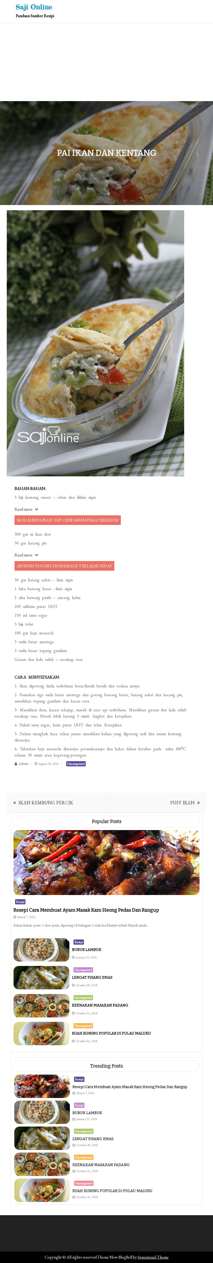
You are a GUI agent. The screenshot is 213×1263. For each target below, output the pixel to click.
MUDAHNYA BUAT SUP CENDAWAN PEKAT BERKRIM (68, 520)
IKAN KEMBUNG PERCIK (45, 803)
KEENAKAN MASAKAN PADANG (100, 1005)
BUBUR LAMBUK (86, 950)
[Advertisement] (106, 62)
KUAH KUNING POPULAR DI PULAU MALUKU (111, 1033)
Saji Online (34, 7)
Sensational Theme (153, 1257)
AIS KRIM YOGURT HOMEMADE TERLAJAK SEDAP (64, 566)
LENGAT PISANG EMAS (92, 977)
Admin (23, 763)
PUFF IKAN (182, 803)
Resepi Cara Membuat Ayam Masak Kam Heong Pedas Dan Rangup (86, 910)
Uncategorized (76, 764)
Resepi (20, 902)
